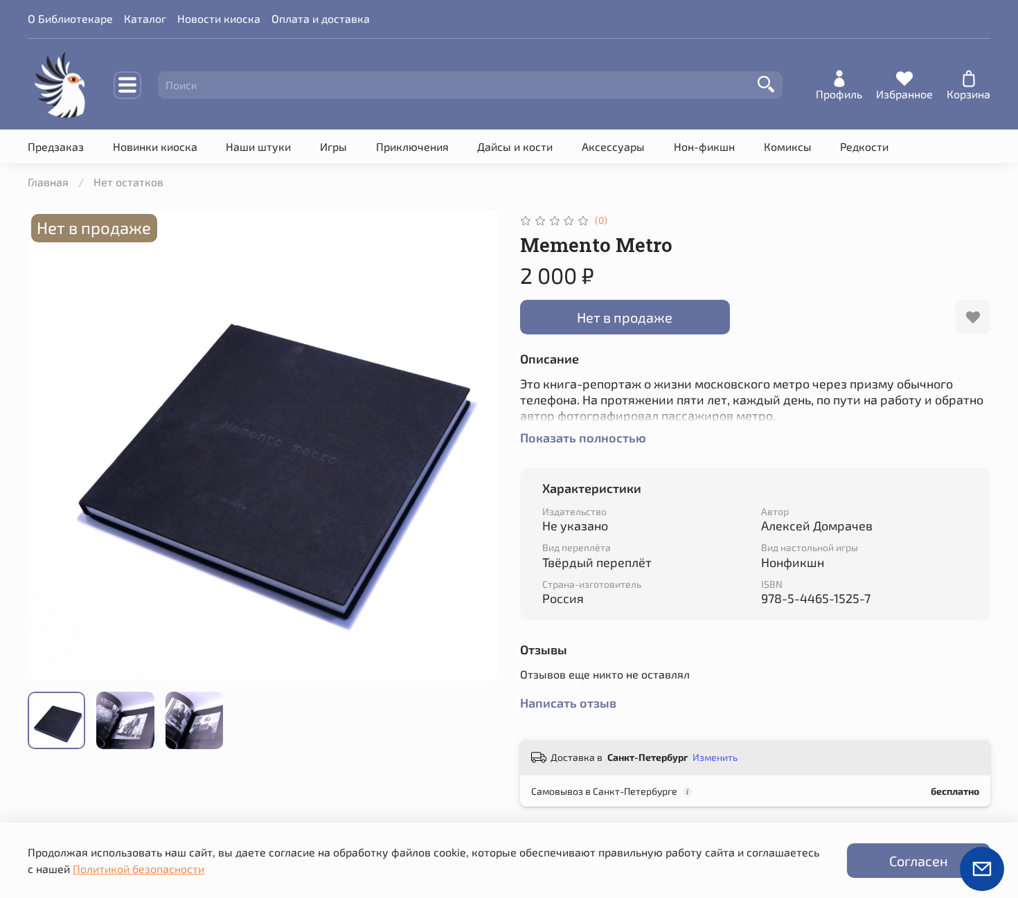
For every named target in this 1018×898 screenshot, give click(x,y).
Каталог (145, 18)
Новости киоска (218, 18)
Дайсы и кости (515, 146)
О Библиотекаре (70, 18)
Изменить (715, 757)
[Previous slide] (49, 446)
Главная (48, 181)
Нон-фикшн (704, 146)
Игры (333, 146)
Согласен (918, 860)
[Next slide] (475, 446)
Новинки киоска (155, 146)
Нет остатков (128, 181)
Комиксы (788, 146)
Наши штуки (258, 146)
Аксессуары (613, 146)
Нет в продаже (624, 317)
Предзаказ (56, 146)
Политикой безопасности (138, 868)
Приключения (412, 146)
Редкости (864, 146)
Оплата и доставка (320, 18)
